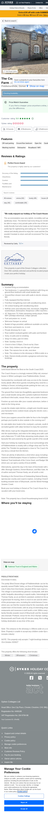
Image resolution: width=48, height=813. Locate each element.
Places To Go (32, 8)
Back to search (10, 21)
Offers (41, 8)
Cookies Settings (24, 796)
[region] (24, 789)
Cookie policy (22, 791)
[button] (5, 49)
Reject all (24, 802)
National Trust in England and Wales (22, 567)
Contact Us (39, 2)
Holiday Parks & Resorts (17, 8)
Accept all (24, 809)
